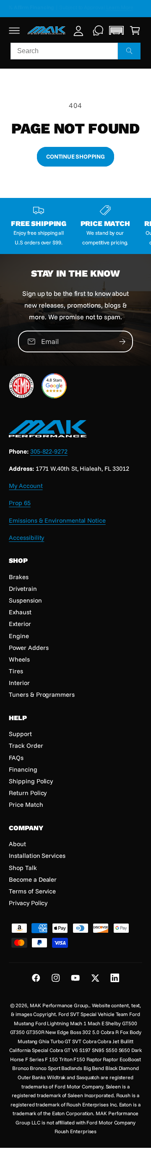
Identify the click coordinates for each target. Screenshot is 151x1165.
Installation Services (37, 856)
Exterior (20, 624)
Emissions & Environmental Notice (57, 520)
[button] (14, 30)
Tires (16, 671)
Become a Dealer (33, 879)
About (17, 844)
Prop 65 (19, 503)
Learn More (126, 7)
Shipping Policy (31, 781)
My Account (25, 486)
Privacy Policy (28, 903)
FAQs (16, 758)
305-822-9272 (49, 451)
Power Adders (28, 648)
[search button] (129, 51)
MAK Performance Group (59, 1005)
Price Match (26, 804)
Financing (23, 769)
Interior (19, 683)
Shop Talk (22, 868)
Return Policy (28, 793)
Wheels (19, 659)
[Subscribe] (122, 341)
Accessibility (26, 537)
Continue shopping (75, 156)
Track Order (26, 745)
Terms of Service (32, 891)
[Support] (98, 30)
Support (20, 734)
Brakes (19, 577)
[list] (75, 226)
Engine (19, 636)
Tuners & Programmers (41, 694)
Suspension (25, 600)
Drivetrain (22, 589)
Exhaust (20, 612)
